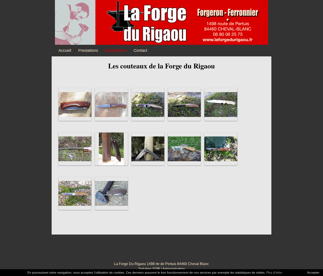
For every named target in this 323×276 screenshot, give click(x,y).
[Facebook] (139, 251)
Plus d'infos (274, 272)
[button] (74, 104)
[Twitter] (161, 251)
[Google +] (150, 251)
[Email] (183, 251)
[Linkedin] (172, 251)
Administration (173, 269)
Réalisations (116, 50)
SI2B (156, 269)
